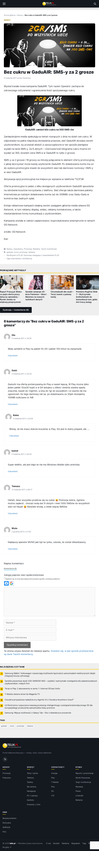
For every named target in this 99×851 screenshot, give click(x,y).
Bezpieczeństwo (9, 818)
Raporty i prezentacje (85, 773)
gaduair (10, 252)
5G (52, 791)
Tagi (84, 843)
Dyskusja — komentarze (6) (16, 310)
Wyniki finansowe (83, 778)
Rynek (79, 767)
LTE (52, 795)
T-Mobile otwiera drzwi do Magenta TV (22, 694)
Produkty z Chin (33, 804)
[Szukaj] (95, 4)
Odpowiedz (13, 355)
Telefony (30, 778)
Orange (54, 773)
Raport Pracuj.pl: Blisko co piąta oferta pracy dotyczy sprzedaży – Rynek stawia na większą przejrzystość (11, 297)
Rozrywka (7, 823)
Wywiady (79, 787)
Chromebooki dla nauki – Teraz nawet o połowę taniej (62, 294)
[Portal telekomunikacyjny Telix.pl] (49, 4)
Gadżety (30, 800)
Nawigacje (31, 791)
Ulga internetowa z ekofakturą (19, 258)
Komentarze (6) (10, 568)
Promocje (28, 249)
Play (53, 778)
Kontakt (56, 843)
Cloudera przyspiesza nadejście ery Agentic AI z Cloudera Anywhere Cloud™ (39, 700)
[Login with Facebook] (6, 583)
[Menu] (4, 4)
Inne (5, 812)
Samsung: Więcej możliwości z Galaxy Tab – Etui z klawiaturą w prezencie (38, 713)
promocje (23, 252)
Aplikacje (6, 827)
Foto (4, 832)
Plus (53, 787)
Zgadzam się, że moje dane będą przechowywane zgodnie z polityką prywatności (33, 579)
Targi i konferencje (83, 782)
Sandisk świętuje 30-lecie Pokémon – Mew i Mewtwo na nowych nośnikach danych (36, 296)
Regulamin (75, 843)
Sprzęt (30, 767)
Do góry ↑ (7, 847)
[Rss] (5, 759)
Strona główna (9, 15)
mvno (16, 252)
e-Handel (79, 795)
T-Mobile (55, 782)
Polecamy (7, 778)
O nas (48, 843)
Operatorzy (18, 249)
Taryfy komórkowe (49, 249)
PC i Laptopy (32, 795)
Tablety (30, 782)
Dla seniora (31, 787)
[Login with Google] (11, 583)
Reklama (36, 249)
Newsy (20, 15)
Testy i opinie (32, 773)
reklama (31, 252)
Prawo (78, 791)
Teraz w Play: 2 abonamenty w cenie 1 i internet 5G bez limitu (32, 688)
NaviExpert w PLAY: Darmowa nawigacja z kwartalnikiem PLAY (33, 255)
